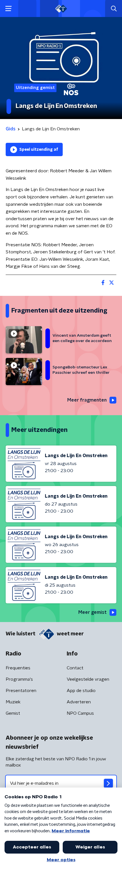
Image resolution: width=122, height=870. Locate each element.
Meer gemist (92, 612)
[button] (8, 8)
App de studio (81, 690)
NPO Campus (80, 713)
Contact (75, 668)
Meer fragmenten (87, 400)
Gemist (13, 713)
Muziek (13, 702)
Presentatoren (21, 690)
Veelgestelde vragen (88, 679)
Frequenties (18, 668)
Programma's (19, 679)
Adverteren (79, 702)
